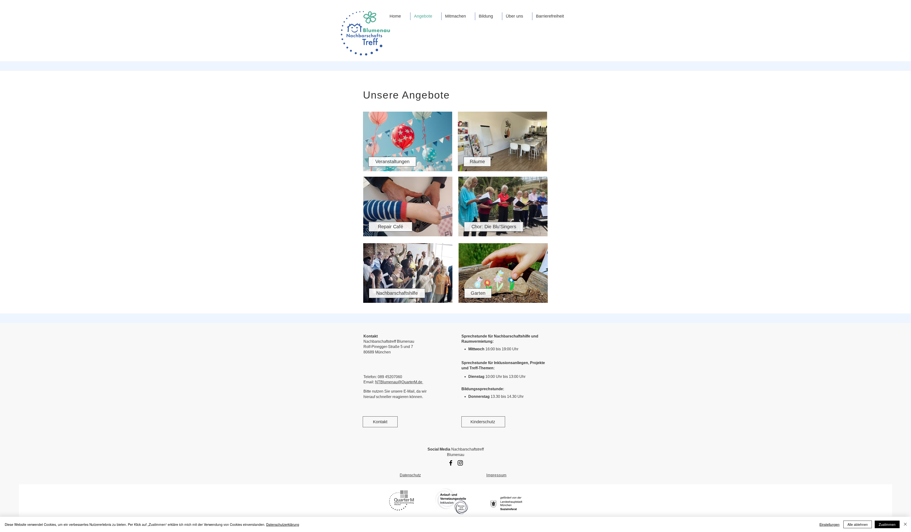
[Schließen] (905, 524)
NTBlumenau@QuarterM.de (399, 382)
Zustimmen (887, 524)
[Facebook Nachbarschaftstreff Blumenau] (450, 462)
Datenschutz (410, 475)
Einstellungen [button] (829, 524)
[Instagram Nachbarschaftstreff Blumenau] (460, 462)
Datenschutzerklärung (282, 524)
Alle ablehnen (857, 524)
